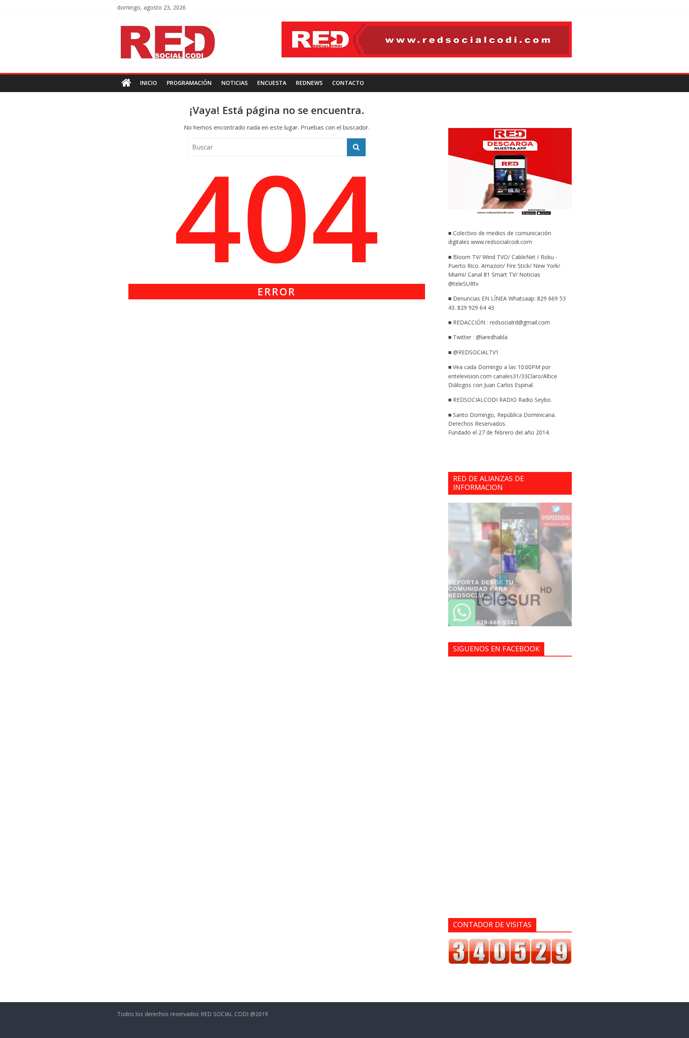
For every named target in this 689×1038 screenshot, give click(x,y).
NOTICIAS (234, 82)
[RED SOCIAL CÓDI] (126, 83)
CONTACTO (348, 82)
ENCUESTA (271, 82)
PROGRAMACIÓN (189, 82)
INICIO (148, 82)
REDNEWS (309, 82)
